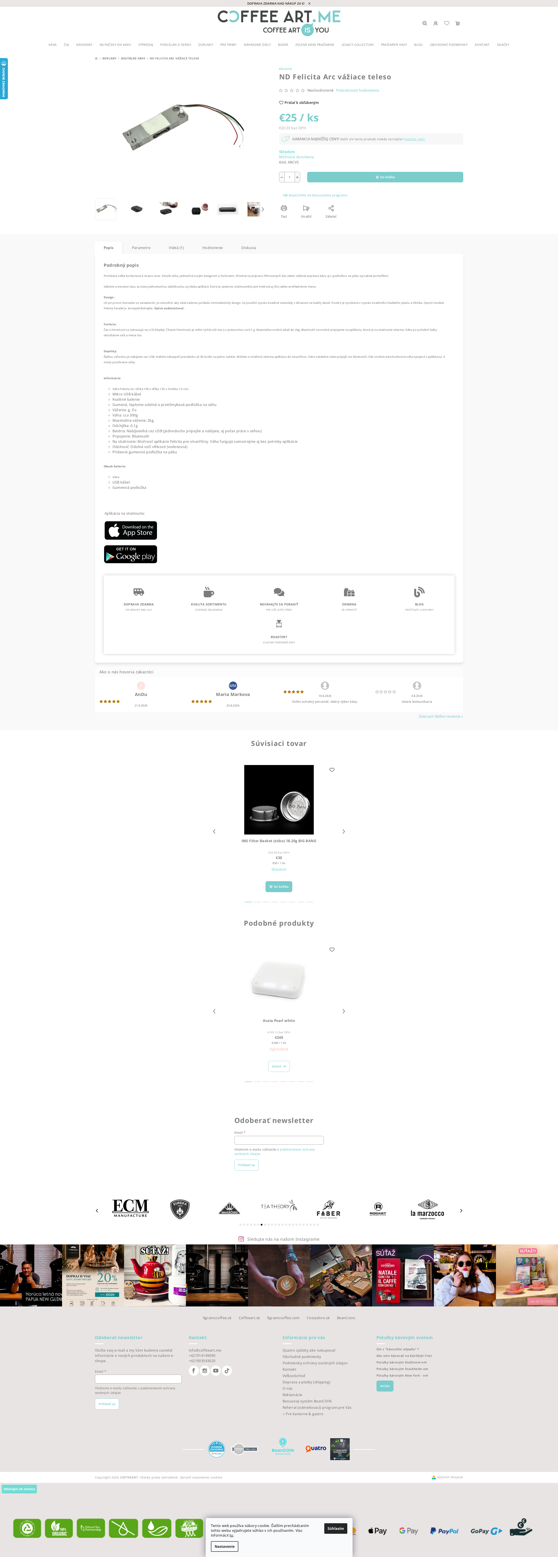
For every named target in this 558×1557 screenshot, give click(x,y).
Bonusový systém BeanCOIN (307, 1401)
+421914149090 (202, 1355)
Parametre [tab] (141, 247)
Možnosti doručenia (296, 157)
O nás (288, 1388)
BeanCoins (346, 1317)
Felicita (285, 69)
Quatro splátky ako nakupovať (309, 1350)
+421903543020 (202, 1360)
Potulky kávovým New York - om (402, 1375)
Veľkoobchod (294, 1375)
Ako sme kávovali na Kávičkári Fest (404, 1355)
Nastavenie (225, 1546)
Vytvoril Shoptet (450, 1477)
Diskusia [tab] (248, 247)
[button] (240, 1225)
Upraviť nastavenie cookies (201, 1477)
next (343, 831)
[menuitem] (52, 45)
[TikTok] (227, 1371)
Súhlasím (336, 1528)
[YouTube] (216, 1371)
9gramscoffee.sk (217, 1317)
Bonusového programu (330, 195)
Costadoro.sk (318, 1317)
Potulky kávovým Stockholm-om (402, 1368)
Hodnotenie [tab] (212, 247)
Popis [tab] (109, 247)
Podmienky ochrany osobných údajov (315, 1363)
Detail (276, 1066)
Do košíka (387, 177)
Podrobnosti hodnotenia (357, 90)
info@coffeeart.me (205, 1350)
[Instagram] (205, 1371)
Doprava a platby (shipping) (307, 1382)
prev (214, 831)
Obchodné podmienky (302, 1356)
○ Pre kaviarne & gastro (303, 1413)
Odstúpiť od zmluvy (19, 1489)
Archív (385, 1386)
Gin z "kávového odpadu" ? (397, 1349)
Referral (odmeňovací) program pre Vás (317, 1407)
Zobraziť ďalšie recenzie (439, 716)
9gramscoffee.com (283, 1317)
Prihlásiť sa (246, 1165)
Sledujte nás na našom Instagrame (283, 1239)
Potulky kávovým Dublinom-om (401, 1362)
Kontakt (289, 1369)
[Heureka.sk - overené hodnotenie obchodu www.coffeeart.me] (216, 1448)
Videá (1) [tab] (176, 247)
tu (231, 1535)
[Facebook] (194, 1371)
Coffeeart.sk (249, 1317)
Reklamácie (292, 1394)
